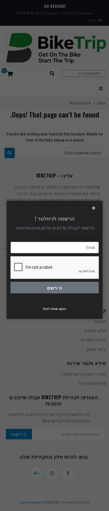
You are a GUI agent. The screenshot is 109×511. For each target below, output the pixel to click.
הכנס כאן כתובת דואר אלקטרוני (70, 238)
